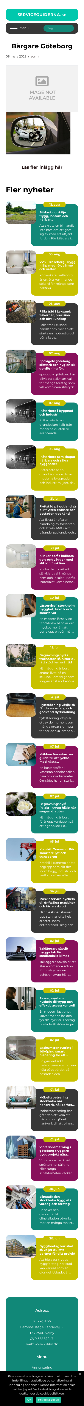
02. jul (54, 941)
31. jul (54, 499)
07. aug (54, 353)
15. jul (54, 647)
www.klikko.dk (46, 1344)
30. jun (54, 1189)
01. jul (54, 1090)
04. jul (54, 891)
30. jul (54, 548)
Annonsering (42, 1367)
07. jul (54, 746)
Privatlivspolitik (48, 1399)
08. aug (54, 254)
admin (35, 56)
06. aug (54, 449)
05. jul (54, 841)
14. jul (54, 697)
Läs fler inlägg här (42, 167)
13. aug (54, 204)
